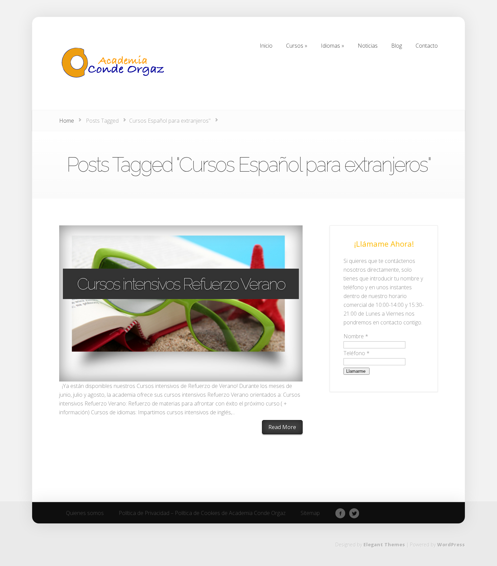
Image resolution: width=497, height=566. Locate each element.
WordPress (451, 544)
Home (66, 120)
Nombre (356, 336)
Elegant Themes (384, 544)
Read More (282, 427)
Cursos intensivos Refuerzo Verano (181, 283)
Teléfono (357, 353)
